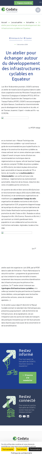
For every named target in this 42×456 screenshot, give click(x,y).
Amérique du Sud (17, 38)
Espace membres (24, 3)
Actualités (30, 22)
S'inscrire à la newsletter (28, 377)
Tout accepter (7, 449)
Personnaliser (35, 449)
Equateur (29, 38)
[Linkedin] (28, 417)
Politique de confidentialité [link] (21, 453)
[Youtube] (24, 417)
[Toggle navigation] (38, 10)
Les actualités (16, 22)
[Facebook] (20, 417)
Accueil (4, 22)
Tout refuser (21, 449)
